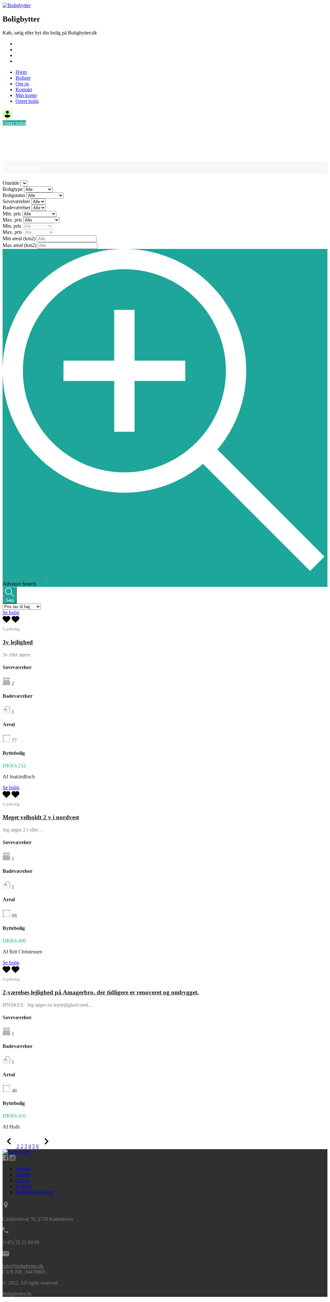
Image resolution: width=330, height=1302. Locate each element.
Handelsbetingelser (34, 1192)
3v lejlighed (18, 642)
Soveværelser (17, 201)
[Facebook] (6, 1157)
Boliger (23, 49)
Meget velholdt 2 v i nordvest (41, 817)
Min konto (26, 95)
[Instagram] (12, 1157)
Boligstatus (14, 195)
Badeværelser (17, 207)
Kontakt (23, 61)
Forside (23, 1168)
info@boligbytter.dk (23, 1266)
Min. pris (12, 213)
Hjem (21, 43)
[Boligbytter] (17, 5)
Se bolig (11, 612)
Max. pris (13, 219)
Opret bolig (27, 101)
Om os (22, 55)
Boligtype (13, 189)
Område (11, 183)
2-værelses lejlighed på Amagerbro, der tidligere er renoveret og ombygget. (101, 992)
